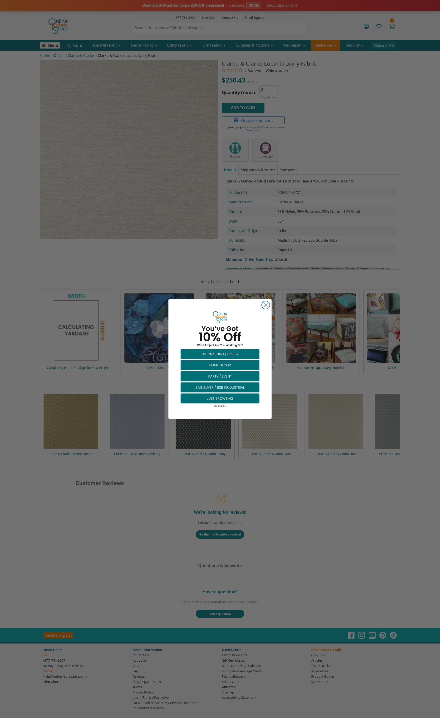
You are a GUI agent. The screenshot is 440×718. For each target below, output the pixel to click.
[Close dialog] (266, 305)
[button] (220, 354)
